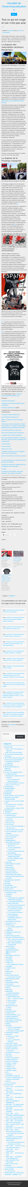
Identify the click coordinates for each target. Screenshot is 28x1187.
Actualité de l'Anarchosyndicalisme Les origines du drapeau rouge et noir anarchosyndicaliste (13, 643)
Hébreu (9, 1007)
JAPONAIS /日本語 (11, 1011)
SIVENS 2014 (10, 790)
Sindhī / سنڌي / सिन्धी (13, 1036)
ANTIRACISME (9, 765)
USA (7, 1072)
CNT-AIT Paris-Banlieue (12, 835)
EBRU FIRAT (9, 971)
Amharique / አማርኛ (11, 923)
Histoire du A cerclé (6, 449)
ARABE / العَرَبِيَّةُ (10, 925)
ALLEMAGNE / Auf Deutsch (13, 921)
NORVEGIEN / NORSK (12, 1032)
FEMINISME (8, 793)
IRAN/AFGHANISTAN (12, 995)
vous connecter (12, 724)
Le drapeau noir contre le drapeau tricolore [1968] (17, 559)
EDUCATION (9, 838)
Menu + (14, 14)
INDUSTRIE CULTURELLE (13, 842)
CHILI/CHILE (9, 960)
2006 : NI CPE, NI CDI (12, 1163)
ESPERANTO (8, 792)
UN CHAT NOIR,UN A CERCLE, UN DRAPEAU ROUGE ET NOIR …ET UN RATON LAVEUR (6, 578)
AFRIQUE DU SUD (11, 892)
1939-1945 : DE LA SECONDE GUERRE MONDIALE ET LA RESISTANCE (14, 1138)
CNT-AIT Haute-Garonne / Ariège (15, 829)
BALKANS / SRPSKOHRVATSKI (15, 937)
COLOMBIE (9, 966)
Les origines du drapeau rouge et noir (11, 430)
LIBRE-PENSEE (9, 810)
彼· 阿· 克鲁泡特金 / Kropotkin (15, 964)
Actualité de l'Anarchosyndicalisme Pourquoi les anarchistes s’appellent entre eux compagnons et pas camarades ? (14, 705)
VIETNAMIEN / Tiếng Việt (13, 1075)
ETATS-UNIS (9, 984)
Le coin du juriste (10, 1171)
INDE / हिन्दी (9, 989)
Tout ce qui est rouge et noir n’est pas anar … (13, 432)
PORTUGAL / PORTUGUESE (14, 1045)
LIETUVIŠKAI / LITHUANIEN (14, 1020)
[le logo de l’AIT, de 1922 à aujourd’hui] (6, 554)
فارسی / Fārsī (11, 1004)
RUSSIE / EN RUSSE (12, 1048)
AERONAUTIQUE (11, 815)
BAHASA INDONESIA (13, 993)
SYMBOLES (11, 595)
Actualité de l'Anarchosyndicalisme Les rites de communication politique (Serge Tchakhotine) (13, 619)
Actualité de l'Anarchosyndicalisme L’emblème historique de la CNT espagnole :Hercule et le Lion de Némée (13, 675)
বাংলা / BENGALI (12, 948)
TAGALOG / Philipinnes (12, 1061)
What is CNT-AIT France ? (13, 784)
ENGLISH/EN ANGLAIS (12, 975)
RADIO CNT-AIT (9, 889)
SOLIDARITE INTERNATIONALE (13, 890)
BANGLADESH (10, 946)
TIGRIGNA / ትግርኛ (11, 1065)
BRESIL (8, 953)
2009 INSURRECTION (14, 996)
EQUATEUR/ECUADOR (12, 978)
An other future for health (14, 977)
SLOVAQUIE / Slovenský (12, 1052)
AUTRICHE (9, 934)
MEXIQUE (9, 1025)
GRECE (8, 987)
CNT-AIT (19, 30)
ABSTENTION (8, 747)
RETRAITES (9, 865)
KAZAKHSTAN (10, 1013)
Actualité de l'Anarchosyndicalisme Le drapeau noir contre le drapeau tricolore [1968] (14, 684)
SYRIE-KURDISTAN (11, 1059)
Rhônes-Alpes (10, 867)
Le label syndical (5, 444)
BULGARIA (9, 957)
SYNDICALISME (9, 1169)
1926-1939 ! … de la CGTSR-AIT (15, 1127)
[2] (14, 224)
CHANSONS (8, 770)
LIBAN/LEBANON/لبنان (12, 1018)
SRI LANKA (9, 1056)
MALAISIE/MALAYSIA (12, 1022)
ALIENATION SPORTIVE (13, 761)
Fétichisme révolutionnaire (8, 407)
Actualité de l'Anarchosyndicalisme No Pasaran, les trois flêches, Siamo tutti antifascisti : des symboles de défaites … (13, 714)
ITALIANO (8, 1009)
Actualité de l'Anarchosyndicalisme (14, 6)
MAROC (8, 1023)
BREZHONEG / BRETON (13, 955)
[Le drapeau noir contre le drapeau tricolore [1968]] (18, 554)
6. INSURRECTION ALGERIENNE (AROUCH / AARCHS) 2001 (15, 917)
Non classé (8, 883)
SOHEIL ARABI (12, 1002)
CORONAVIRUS (9, 786)
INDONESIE (9, 991)
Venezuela (9, 1074)
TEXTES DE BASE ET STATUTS (15, 783)
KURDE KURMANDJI (12, 1016)
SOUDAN (8, 1054)
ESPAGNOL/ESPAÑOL (12, 982)
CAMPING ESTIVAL (11, 774)
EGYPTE (8, 973)
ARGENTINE (9, 930)
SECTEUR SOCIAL (11, 871)
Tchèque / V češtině (11, 1063)
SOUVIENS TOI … (10, 1084)
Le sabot (3, 469)
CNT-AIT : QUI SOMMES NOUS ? (14, 772)
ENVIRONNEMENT (10, 788)
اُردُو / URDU (11, 1038)
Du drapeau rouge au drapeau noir (10, 414)
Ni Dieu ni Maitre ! (6, 446)
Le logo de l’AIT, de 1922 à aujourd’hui (11, 435)
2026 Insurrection (12, 1000)
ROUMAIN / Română (11, 1047)
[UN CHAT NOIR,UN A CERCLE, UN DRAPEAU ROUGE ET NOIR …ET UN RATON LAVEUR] (6, 571)
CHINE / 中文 (9, 962)
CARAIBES (9, 959)
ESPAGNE (9, 980)
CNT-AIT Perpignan (11, 837)
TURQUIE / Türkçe (11, 1068)
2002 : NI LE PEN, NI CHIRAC (14, 752)
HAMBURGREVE (11, 840)
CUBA (7, 969)
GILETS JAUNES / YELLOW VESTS (14, 795)
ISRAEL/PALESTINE (11, 1005)
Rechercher (6, 734)
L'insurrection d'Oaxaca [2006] (16, 1031)
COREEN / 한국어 (11, 968)
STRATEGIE (8, 1165)
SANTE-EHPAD (10, 869)
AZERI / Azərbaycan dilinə (13, 935)
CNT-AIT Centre (10, 822)
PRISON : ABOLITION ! (11, 887)
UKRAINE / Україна (11, 1070)
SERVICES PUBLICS (12, 872)
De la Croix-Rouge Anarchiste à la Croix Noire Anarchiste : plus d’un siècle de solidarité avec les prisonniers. (13, 439)
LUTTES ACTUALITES (11, 813)
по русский (11, 1050)
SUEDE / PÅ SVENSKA (12, 1057)
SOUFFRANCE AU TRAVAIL (14, 874)
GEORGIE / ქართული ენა (13, 986)
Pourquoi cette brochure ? (8, 400)
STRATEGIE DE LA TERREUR (14, 1167)
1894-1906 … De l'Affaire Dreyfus (15, 1104)
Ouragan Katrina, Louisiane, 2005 (15, 808)
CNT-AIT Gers (10, 824)
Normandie (9, 862)
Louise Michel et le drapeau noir (9, 417)
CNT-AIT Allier (10, 820)
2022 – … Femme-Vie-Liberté (15, 998)
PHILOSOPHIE (9, 885)
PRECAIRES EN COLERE (13, 864)
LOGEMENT (8, 811)
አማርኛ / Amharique (11, 1083)
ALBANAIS (9, 894)
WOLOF (8, 1081)
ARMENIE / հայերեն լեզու (13, 932)
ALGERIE (8, 896)
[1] (17, 203)
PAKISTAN (9, 1034)
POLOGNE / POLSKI (11, 1043)
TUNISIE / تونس (10, 1066)
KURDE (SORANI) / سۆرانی (13, 1014)
